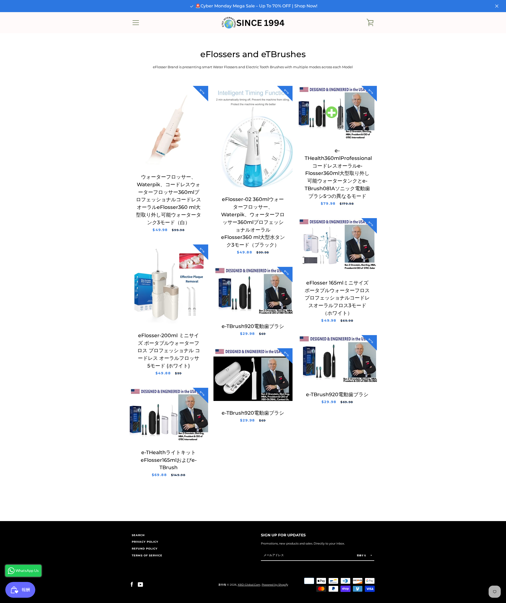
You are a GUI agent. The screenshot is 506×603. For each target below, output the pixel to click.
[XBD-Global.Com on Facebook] (131, 584)
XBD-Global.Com (249, 584)
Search (138, 535)
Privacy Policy (145, 541)
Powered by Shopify (275, 584)
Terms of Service (147, 555)
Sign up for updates (283, 535)
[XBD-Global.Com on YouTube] (140, 584)
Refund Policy (145, 548)
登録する (362, 555)
